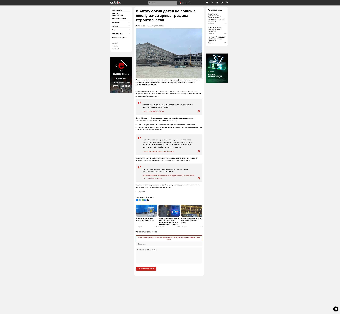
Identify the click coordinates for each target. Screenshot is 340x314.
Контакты (115, 46)
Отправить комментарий (146, 268)
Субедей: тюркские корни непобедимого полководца (215, 29)
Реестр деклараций (119, 37)
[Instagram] (212, 3)
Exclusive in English (119, 18)
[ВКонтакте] (137, 200)
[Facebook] (207, 3)
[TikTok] (227, 3)
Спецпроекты (117, 34)
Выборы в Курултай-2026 (117, 14)
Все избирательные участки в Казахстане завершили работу (191, 220)
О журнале (115, 48)
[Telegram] (217, 3)
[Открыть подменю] (129, 22)
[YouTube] (222, 3)
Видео (114, 30)
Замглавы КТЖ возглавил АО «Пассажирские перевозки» (216, 39)
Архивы (115, 26)
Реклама (114, 43)
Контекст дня (117, 10)
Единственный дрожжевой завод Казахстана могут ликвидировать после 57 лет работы (216, 17)
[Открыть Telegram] (335, 308)
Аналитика (116, 22)
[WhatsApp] (143, 200)
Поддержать (185, 2)
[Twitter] (148, 200)
